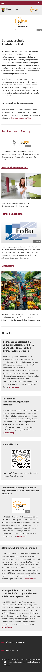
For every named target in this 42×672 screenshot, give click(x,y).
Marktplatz (7, 265)
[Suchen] (39, 3)
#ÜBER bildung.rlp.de (15, 642)
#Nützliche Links (13, 651)
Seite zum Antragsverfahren (21, 118)
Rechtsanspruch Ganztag (16, 131)
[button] (2, 3)
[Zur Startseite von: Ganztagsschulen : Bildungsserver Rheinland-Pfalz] (9, 10)
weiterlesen (14, 387)
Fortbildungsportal (12, 213)
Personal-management (14, 167)
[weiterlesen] (8, 433)
